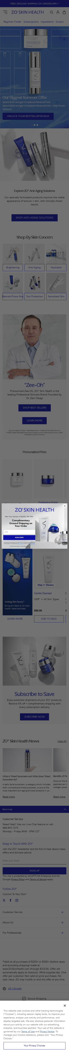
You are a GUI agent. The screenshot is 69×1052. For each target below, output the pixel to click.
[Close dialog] (65, 506)
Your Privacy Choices (34, 1045)
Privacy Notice (47, 1031)
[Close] (65, 1006)
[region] (34, 1026)
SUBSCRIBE (19, 537)
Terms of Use (28, 1031)
